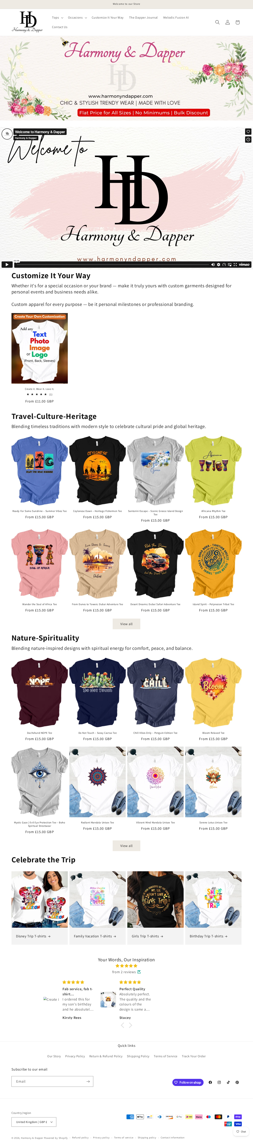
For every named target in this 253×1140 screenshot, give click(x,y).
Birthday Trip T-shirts (206, 936)
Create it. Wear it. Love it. (39, 389)
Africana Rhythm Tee (213, 511)
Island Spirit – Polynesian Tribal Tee (213, 604)
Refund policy (80, 1137)
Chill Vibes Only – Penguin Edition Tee (155, 733)
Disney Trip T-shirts (31, 936)
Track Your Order (194, 1056)
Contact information (173, 1137)
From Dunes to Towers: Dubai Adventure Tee (97, 604)
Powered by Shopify (56, 1138)
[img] (126, 966)
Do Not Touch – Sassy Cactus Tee (97, 733)
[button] (57, 17)
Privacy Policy (75, 1056)
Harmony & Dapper (32, 1138)
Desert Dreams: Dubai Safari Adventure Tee (155, 604)
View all (126, 624)
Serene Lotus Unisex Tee (213, 822)
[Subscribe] (88, 1081)
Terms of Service (165, 1056)
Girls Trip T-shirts (145, 936)
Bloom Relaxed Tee (213, 733)
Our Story (54, 1056)
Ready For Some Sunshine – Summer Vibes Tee (39, 511)
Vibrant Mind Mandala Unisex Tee (155, 822)
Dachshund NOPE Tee (39, 733)
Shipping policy (147, 1137)
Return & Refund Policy (106, 1056)
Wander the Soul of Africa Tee (39, 604)
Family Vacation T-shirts (93, 936)
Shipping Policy (138, 1056)
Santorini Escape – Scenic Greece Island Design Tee (155, 513)
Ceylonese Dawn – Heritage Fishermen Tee (97, 511)
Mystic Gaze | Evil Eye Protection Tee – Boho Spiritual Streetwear (39, 824)
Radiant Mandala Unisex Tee (97, 822)
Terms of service (123, 1137)
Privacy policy (101, 1137)
